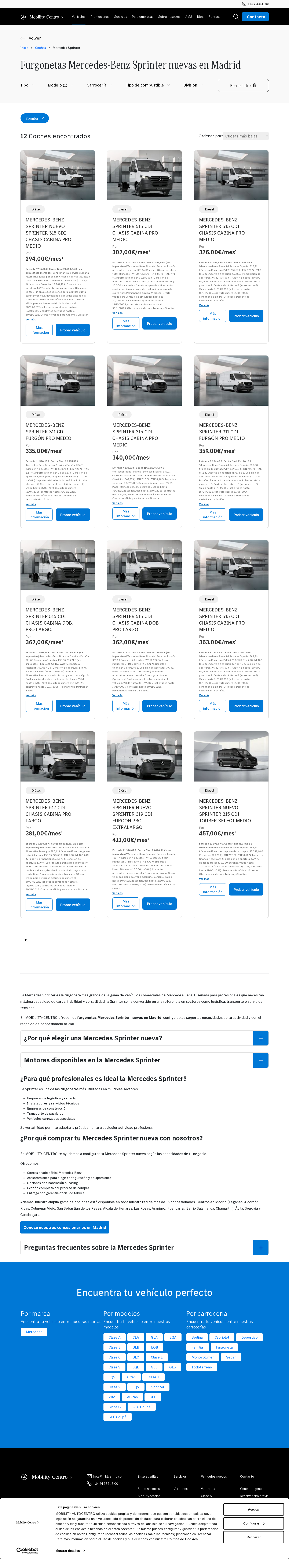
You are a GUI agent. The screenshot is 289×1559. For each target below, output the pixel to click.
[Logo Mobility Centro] (47, 1476)
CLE (153, 1396)
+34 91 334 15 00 (105, 1483)
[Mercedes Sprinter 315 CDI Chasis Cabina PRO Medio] (144, 382)
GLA (154, 1337)
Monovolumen (203, 1357)
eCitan (132, 1396)
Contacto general (253, 1488)
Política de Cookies (182, 1539)
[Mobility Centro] (42, 17)
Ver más (31, 319)
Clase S (114, 1367)
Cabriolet (222, 1337)
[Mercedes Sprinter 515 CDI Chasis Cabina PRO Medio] (231, 177)
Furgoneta (224, 1347)
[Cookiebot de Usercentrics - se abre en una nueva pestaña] (27, 1551)
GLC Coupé (142, 1406)
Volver (35, 38)
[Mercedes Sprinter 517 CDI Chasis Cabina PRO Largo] (58, 758)
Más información (39, 330)
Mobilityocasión (149, 1496)
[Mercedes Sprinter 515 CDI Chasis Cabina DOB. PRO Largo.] (58, 567)
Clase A (115, 1337)
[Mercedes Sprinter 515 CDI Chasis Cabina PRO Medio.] (144, 177)
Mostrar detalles (67, 1550)
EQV (135, 1387)
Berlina (197, 1337)
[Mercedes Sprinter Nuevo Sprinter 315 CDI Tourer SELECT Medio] (231, 758)
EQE (135, 1367)
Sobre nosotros (149, 1488)
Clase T (153, 1377)
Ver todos (181, 1488)
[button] (79, 17)
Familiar (197, 1347)
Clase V (115, 1387)
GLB (135, 1347)
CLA (135, 1337)
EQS (112, 1377)
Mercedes (34, 1331)
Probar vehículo (72, 330)
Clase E (157, 1357)
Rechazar (254, 1537)
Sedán (231, 1357)
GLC (135, 1357)
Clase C (115, 1357)
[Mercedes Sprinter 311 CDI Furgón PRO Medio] (58, 382)
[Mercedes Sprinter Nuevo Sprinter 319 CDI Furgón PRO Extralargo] (144, 758)
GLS (172, 1367)
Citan (131, 1377)
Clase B (115, 1347)
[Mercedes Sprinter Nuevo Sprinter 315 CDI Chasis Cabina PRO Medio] (58, 177)
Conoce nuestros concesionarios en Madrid (64, 1227)
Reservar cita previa (254, 1496)
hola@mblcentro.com (108, 1476)
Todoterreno (201, 1367)
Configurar (251, 1523)
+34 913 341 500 (258, 4)
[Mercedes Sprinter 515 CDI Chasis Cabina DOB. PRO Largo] (144, 567)
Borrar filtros (241, 85)
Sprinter (157, 1387)
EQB (154, 1347)
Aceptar (254, 1509)
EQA (172, 1337)
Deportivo (249, 1337)
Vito (112, 1396)
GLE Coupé (118, 1416)
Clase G (115, 1406)
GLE (154, 1367)
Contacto (256, 16)
